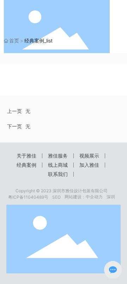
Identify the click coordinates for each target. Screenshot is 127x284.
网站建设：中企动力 (84, 196)
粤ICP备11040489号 (28, 197)
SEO (56, 197)
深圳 (111, 196)
